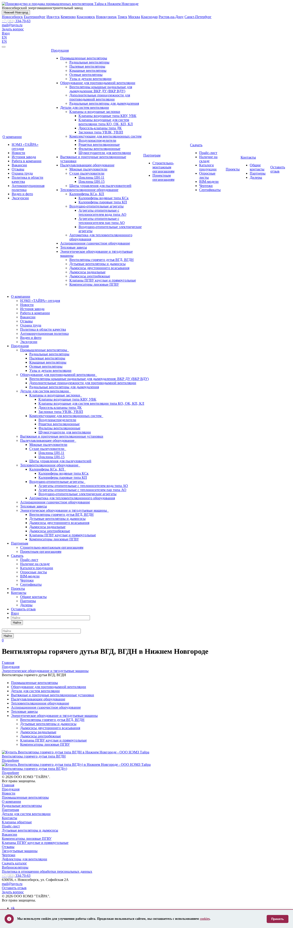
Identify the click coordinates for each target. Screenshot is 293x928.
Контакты (248, 157)
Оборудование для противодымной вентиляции (97, 83)
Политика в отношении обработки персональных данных (47, 871)
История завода (24, 157)
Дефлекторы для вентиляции (24, 859)
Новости (18, 153)
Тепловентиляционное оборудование (89, 190)
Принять (277, 919)
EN (4, 37)
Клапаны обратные (17, 822)
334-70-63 (16, 21)
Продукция (60, 50)
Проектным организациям (163, 177)
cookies (205, 918)
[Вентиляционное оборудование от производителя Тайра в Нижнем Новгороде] (70, 4)
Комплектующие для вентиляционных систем (105, 136)
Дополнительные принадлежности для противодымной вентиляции (99, 97)
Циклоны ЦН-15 (92, 181)
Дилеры (256, 177)
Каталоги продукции (208, 167)
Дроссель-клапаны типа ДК (100, 128)
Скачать (196, 145)
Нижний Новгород (16, 12)
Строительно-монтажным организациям (163, 167)
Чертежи (206, 186)
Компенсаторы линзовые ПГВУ (94, 284)
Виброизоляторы (15, 867)
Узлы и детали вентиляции (90, 79)
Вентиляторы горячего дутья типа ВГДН (34, 756)
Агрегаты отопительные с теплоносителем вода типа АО (102, 212)
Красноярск (86, 17)
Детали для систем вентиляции (84, 107)
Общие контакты (257, 167)
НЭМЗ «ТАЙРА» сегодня (40, 301)
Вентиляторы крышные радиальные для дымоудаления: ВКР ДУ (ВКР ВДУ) (100, 89)
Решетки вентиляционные (99, 144)
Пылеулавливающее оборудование (87, 165)
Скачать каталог (14, 863)
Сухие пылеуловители (86, 173)
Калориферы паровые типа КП (103, 202)
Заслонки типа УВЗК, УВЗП (101, 132)
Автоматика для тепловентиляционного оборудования (72, 498)
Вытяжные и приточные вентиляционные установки (61, 436)
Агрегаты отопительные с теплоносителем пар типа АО (102, 221)
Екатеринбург (35, 17)
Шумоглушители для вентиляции (105, 153)
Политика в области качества (43, 329)
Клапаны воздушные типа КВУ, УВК (107, 116)
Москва (134, 17)
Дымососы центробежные (89, 276)
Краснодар (149, 17)
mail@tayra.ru (12, 25)
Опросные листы (207, 175)
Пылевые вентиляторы (87, 66)
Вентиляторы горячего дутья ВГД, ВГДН (101, 260)
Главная (8, 785)
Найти (17, 622)
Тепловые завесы (73, 247)
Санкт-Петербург (198, 17)
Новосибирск (12, 17)
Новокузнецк (106, 17)
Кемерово (68, 17)
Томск (122, 17)
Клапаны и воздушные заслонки (94, 112)
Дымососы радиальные (87, 272)
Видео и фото (22, 194)
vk (13, 908)
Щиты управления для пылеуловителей (100, 186)
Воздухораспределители (97, 140)
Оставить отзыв (277, 169)
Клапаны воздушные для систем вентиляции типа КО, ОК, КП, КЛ (106, 122)
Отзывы (18, 169)
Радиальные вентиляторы (89, 62)
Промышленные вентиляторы (83, 58)
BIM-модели (209, 181)
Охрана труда (22, 173)
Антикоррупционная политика (44, 333)
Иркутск (53, 17)
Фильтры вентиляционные (99, 149)
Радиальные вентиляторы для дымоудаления (104, 103)
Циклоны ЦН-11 (91, 177)
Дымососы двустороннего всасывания (99, 268)
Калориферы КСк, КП (86, 194)
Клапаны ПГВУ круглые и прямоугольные (102, 280)
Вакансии (19, 165)
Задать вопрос (13, 29)
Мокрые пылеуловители (88, 169)
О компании (12, 137)
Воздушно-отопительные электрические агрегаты (77, 494)
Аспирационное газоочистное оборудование (95, 243)
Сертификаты (210, 190)
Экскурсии (20, 198)
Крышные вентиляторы (87, 70)
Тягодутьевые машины (20, 851)
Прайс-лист (208, 153)
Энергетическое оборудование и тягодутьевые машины (64, 510)
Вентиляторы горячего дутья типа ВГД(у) (34, 769)
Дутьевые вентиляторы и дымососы (97, 264)
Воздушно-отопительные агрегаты (96, 206)
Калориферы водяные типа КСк (104, 198)
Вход (6, 33)
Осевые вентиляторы (86, 75)
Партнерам (151, 155)
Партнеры (258, 173)
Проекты (233, 169)
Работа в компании (26, 161)
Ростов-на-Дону (171, 17)
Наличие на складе (208, 159)
